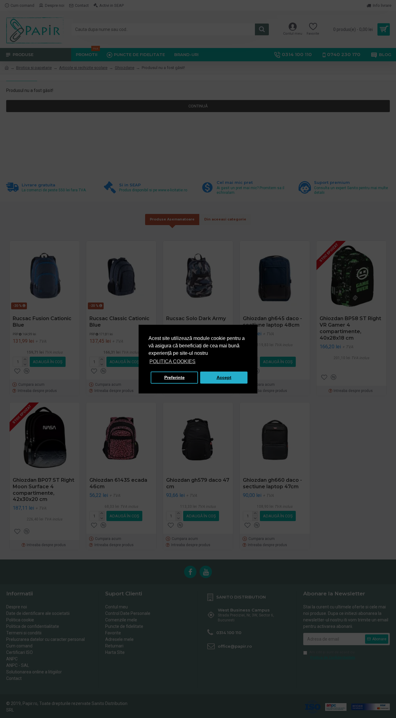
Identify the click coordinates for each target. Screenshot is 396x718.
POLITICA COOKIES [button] (172, 361)
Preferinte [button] (174, 377)
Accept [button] (224, 377)
